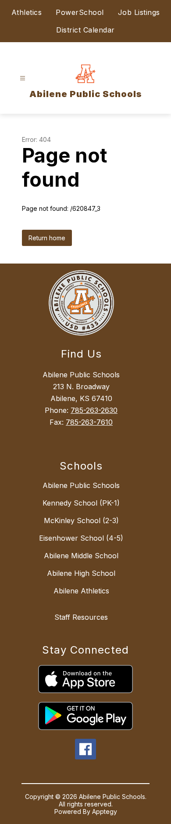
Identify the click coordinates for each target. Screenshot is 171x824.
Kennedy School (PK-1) (81, 503)
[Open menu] (23, 78)
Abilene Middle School (81, 555)
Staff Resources (81, 617)
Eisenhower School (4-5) (81, 538)
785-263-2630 (94, 410)
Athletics (26, 12)
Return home (46, 238)
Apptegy (104, 811)
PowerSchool (80, 12)
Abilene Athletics (81, 590)
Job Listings (139, 12)
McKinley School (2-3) (81, 520)
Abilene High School (81, 573)
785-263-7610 (89, 422)
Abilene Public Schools (81, 485)
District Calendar (85, 29)
